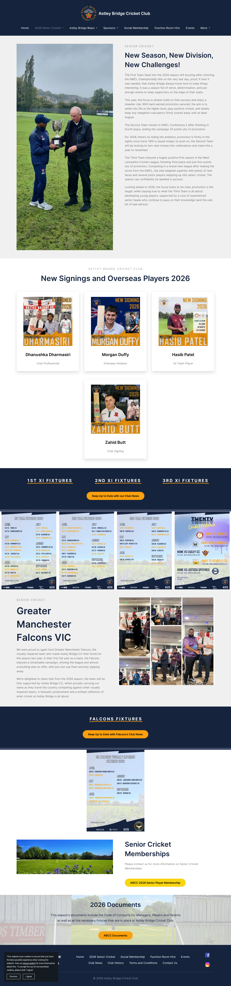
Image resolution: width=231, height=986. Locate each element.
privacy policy (29, 963)
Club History (116, 963)
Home (80, 956)
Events (185, 956)
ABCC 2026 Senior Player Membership (155, 882)
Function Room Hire (163, 956)
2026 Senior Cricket (102, 956)
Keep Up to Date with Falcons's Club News (115, 734)
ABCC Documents (115, 935)
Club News (95, 963)
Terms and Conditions (143, 963)
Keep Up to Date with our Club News (115, 496)
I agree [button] (29, 976)
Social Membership (133, 956)
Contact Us (170, 963)
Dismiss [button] (13, 976)
